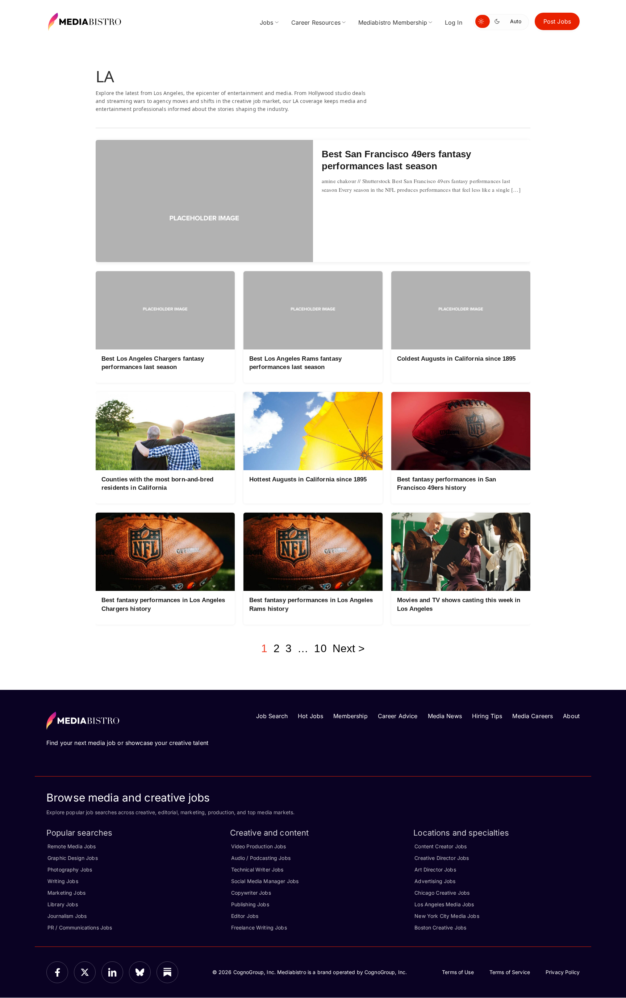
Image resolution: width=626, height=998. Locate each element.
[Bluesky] (140, 972)
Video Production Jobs (258, 846)
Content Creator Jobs (440, 846)
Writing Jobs (62, 881)
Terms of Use (458, 972)
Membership (350, 716)
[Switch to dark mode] (498, 21)
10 (320, 648)
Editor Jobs (245, 916)
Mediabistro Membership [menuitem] (392, 22)
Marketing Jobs (66, 893)
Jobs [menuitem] (267, 22)
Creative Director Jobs (441, 858)
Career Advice (398, 716)
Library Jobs (62, 904)
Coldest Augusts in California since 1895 (456, 358)
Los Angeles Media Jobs (444, 904)
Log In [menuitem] (453, 22)
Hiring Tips (487, 716)
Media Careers (532, 716)
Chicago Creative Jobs (442, 893)
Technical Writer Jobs (257, 869)
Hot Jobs (310, 716)
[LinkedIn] (112, 972)
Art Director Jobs (435, 869)
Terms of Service (509, 972)
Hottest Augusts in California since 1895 (308, 479)
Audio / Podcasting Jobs (261, 858)
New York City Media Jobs (446, 916)
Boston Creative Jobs (440, 927)
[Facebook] (57, 972)
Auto (515, 21)
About (571, 716)
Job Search (272, 716)
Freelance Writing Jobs (259, 927)
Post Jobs (557, 21)
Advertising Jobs (434, 881)
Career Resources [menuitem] (316, 22)
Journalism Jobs (67, 916)
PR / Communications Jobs (79, 927)
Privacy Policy (563, 972)
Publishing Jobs (250, 904)
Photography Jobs (69, 869)
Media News (445, 716)
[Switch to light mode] (482, 21)
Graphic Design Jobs (72, 858)
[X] (85, 972)
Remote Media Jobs (71, 846)
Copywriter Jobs (251, 893)
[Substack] (167, 972)
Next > (349, 648)
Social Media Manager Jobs (265, 881)
